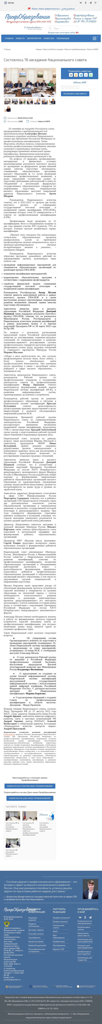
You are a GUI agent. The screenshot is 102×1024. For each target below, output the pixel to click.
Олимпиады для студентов (84, 959)
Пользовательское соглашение (36, 950)
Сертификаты (34, 937)
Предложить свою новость (75, 94)
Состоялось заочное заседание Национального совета (46, 821)
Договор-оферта (36, 930)
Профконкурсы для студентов (84, 952)
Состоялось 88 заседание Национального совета (12, 847)
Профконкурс (59, 941)
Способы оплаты (35, 934)
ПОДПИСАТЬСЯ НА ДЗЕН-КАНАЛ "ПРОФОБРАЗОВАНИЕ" (30, 798)
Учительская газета (58, 926)
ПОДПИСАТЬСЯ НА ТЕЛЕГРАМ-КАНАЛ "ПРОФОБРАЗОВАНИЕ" (30, 786)
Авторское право (36, 941)
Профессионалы (60, 921)
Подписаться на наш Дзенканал (84, 922)
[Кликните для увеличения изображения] (30, 82)
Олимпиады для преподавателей (85, 940)
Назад (8, 49)
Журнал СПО (58, 949)
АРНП (55, 931)
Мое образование (59, 936)
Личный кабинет (33, 27)
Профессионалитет (61, 918)
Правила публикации (33, 925)
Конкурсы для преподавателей (85, 946)
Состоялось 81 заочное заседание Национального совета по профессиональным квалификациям (29, 823)
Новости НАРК (44, 121)
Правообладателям (36, 945)
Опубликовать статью (83, 928)
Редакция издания (32, 919)
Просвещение (59, 945)
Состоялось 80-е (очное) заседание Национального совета (12, 821)
